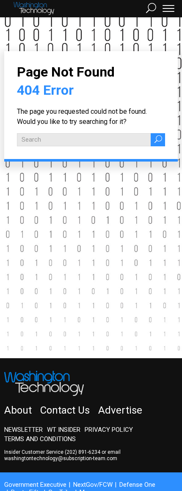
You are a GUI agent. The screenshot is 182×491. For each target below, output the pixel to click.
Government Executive (35, 484)
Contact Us (65, 410)
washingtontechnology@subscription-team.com (60, 458)
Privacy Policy (109, 429)
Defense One (137, 484)
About (18, 410)
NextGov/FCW (93, 484)
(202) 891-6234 (82, 452)
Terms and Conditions (40, 439)
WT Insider (63, 429)
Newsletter (23, 429)
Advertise (120, 410)
